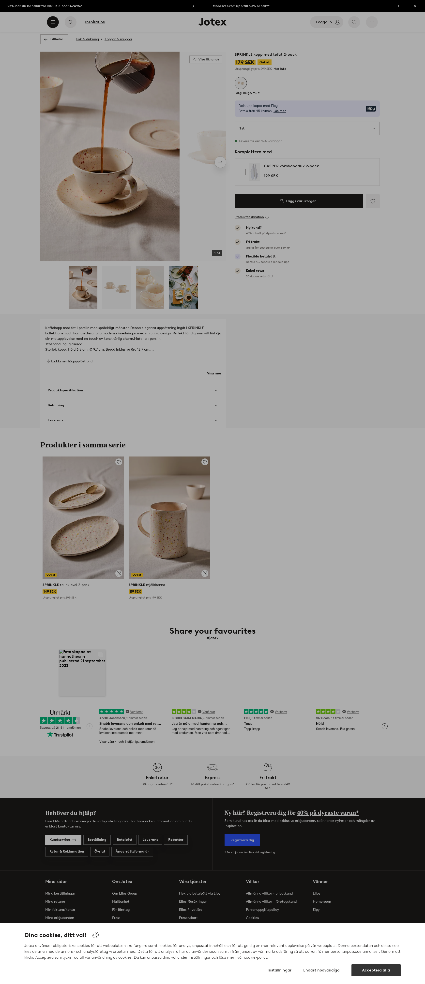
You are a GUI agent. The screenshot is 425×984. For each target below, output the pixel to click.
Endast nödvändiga (321, 970)
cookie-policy (255, 957)
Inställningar (279, 970)
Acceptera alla (376, 970)
